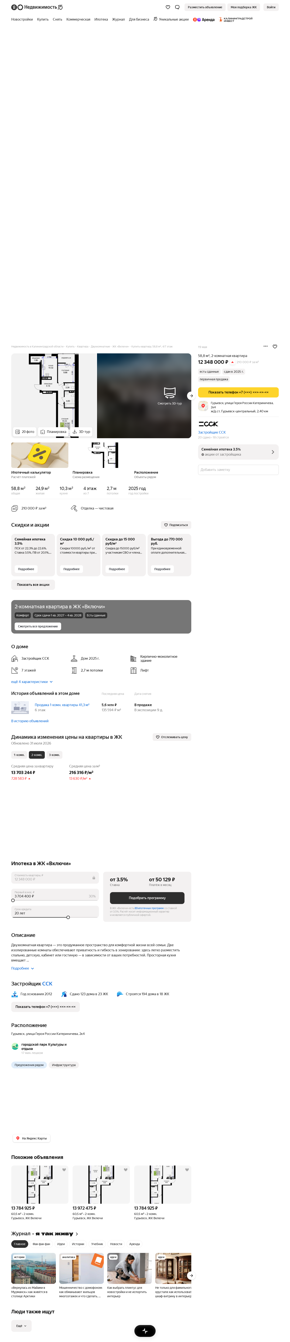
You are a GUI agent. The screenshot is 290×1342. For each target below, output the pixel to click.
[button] (177, 7)
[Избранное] (168, 7)
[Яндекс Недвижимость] (37, 7)
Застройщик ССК (212, 432)
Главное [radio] (19, 1244)
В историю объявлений (30, 721)
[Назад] (11, 455)
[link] (271, 7)
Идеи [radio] (61, 1244)
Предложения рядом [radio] (29, 1065)
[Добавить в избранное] (275, 346)
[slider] (55, 900)
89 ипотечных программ (149, 908)
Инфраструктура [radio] (64, 1065)
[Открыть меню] (265, 346)
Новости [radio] (116, 1244)
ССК (47, 984)
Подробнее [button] (20, 968)
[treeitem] (23, 19)
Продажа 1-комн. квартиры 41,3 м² (62, 705)
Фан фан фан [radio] (41, 1244)
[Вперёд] (191, 396)
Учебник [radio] (97, 1244)
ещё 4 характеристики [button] (29, 682)
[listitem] (39, 659)
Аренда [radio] (134, 1244)
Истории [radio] (78, 1244)
